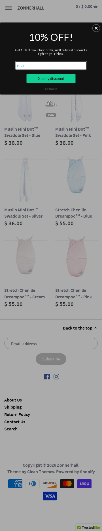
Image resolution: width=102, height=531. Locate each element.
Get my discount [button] (51, 78)
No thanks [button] (51, 88)
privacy (51, 115)
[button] (96, 28)
